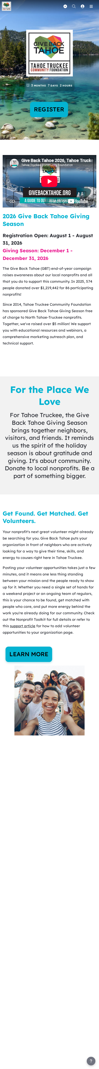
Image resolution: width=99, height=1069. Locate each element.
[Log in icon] (82, 6)
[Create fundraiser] (65, 6)
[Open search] (73, 6)
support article (22, 626)
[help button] (91, 1061)
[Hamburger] (91, 6)
